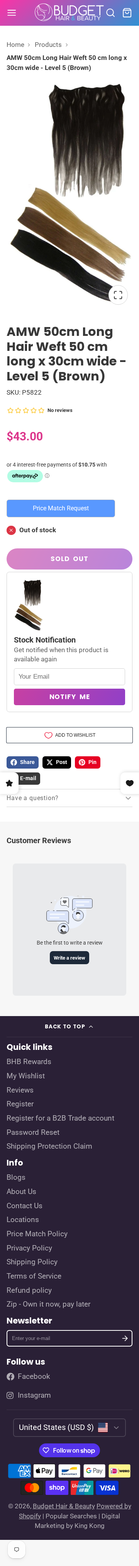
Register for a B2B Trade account (60, 1118)
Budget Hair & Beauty (64, 1506)
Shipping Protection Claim (49, 1146)
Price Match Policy (37, 1234)
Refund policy (29, 1290)
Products (48, 44)
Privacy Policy (29, 1248)
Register (20, 1104)
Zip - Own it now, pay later (48, 1304)
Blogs (16, 1177)
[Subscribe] (124, 1338)
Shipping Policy (32, 1262)
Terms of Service (34, 1276)
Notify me (69, 696)
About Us (21, 1191)
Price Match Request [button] (61, 508)
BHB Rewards (29, 1062)
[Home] (69, 13)
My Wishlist (26, 1076)
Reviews (20, 1090)
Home (15, 44)
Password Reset (33, 1132)
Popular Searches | (73, 1516)
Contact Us (24, 1206)
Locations (23, 1220)
